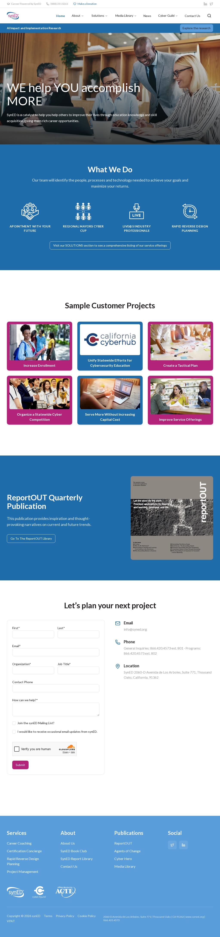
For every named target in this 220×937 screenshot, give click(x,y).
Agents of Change (127, 851)
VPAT (11, 921)
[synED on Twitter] (211, 4)
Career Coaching (19, 843)
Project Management (22, 871)
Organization (21, 664)
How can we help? (25, 700)
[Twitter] (172, 845)
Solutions (98, 15)
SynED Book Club (74, 851)
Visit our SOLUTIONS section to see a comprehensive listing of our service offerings (110, 245)
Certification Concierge (24, 851)
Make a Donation (87, 3)
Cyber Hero (123, 859)
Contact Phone (22, 682)
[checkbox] (14, 723)
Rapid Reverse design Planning (190, 228)
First (16, 628)
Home (60, 16)
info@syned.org (135, 629)
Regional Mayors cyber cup (83, 228)
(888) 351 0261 (59, 3)
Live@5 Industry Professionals (137, 228)
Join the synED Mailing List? (35, 723)
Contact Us (192, 16)
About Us (68, 843)
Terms (48, 916)
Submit (20, 765)
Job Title (64, 664)
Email (16, 646)
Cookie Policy (87, 916)
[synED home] (13, 15)
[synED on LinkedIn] (205, 4)
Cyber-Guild (166, 15)
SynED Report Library (77, 859)
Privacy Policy (65, 916)
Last (61, 628)
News (147, 16)
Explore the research (197, 28)
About (76, 15)
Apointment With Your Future (30, 228)
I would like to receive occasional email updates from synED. (57, 731)
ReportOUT (123, 843)
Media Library (124, 15)
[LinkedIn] (183, 845)
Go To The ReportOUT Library (31, 538)
